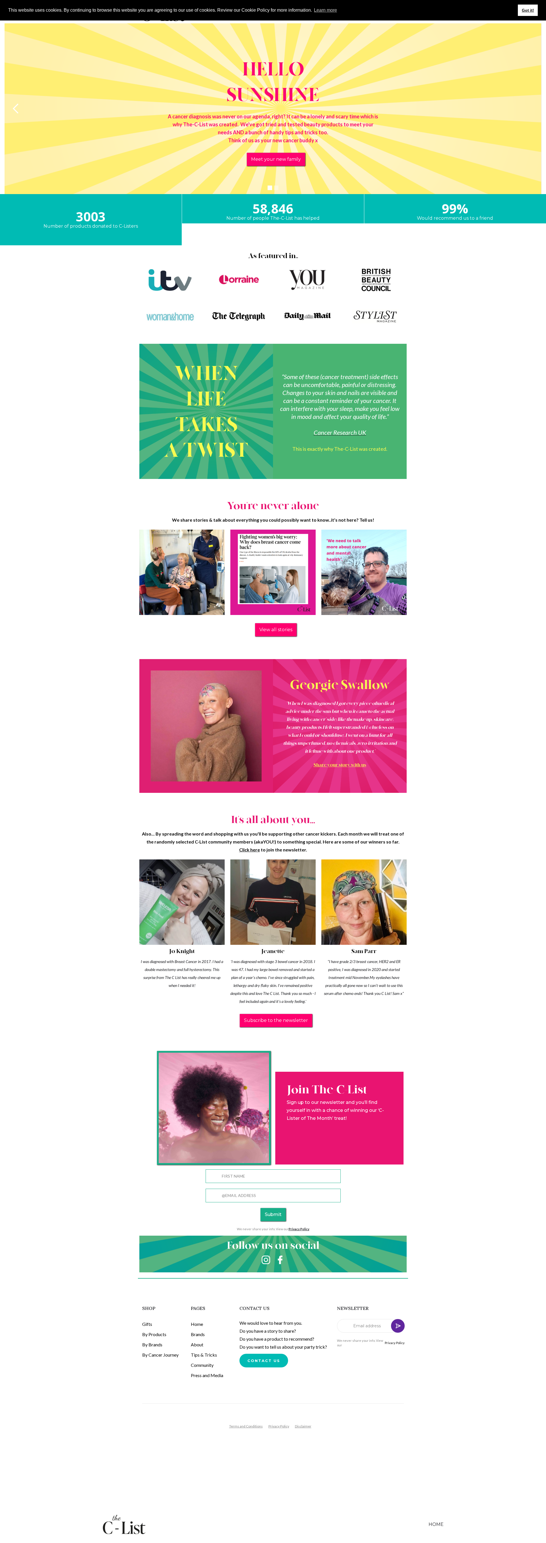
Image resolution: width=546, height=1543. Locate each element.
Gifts (147, 1324)
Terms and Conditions (246, 1426)
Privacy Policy (395, 1343)
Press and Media (207, 1375)
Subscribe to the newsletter (276, 1020)
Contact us (263, 1360)
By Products (154, 1334)
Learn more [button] (325, 10)
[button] (16, 108)
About (197, 1344)
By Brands (152, 1344)
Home (197, 1324)
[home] (128, 1524)
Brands (198, 1334)
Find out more (276, 159)
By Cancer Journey (160, 1354)
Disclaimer (303, 1426)
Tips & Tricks (204, 1354)
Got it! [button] (528, 10)
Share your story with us (340, 765)
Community (202, 1365)
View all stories (275, 629)
